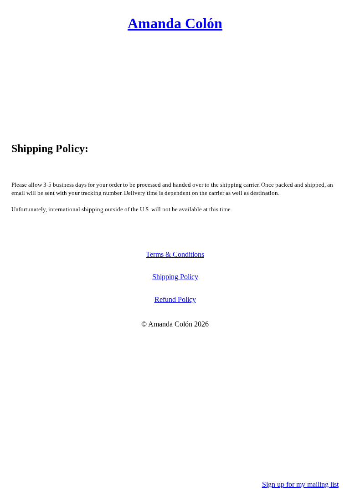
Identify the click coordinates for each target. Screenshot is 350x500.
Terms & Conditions (175, 254)
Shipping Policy (175, 277)
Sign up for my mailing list (300, 484)
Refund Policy (175, 299)
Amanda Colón (175, 23)
